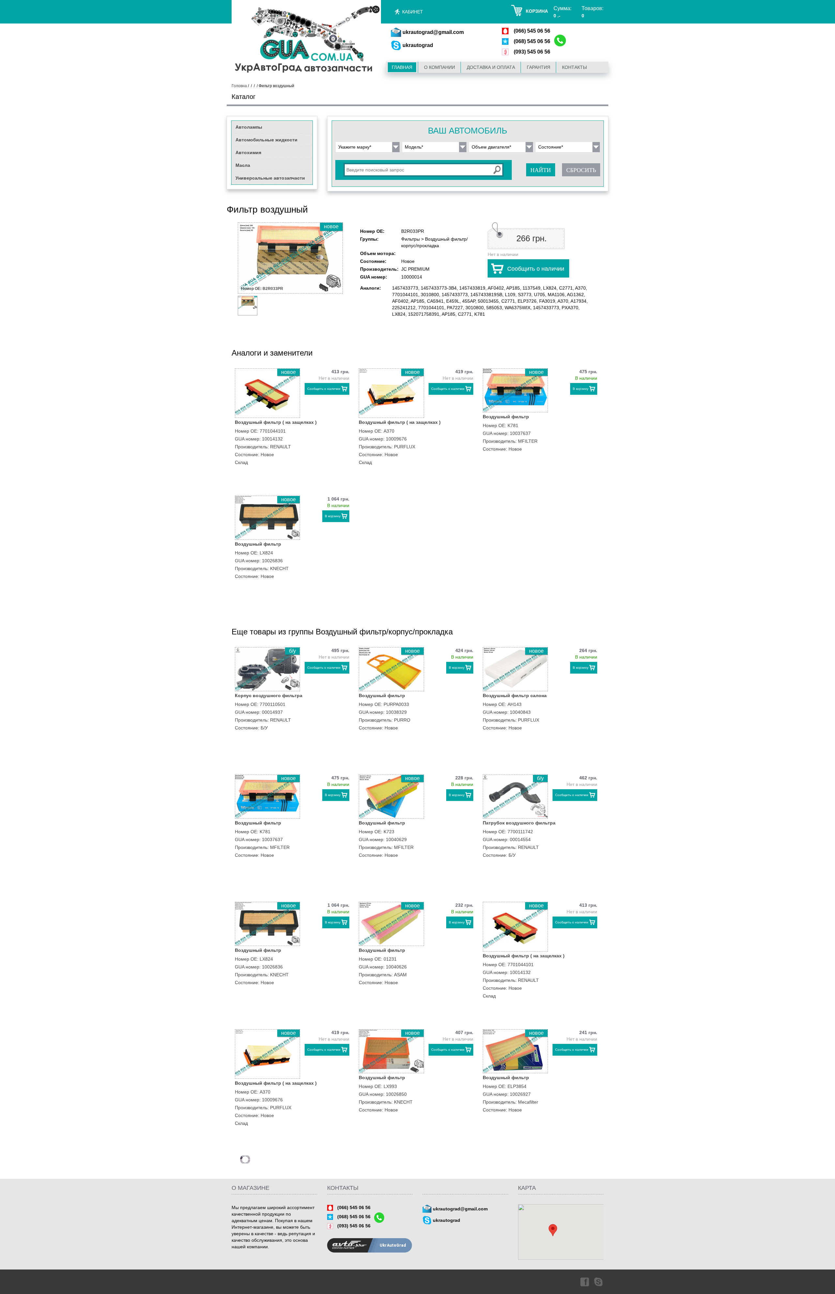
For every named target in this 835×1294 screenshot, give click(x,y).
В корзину (580, 389)
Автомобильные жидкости (266, 139)
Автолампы (248, 127)
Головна (239, 86)
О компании (439, 67)
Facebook (584, 1281)
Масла (242, 165)
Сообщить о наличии (535, 268)
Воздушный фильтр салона (515, 695)
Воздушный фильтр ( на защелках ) (276, 422)
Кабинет (412, 11)
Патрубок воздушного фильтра (519, 822)
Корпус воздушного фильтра (268, 695)
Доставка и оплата (491, 67)
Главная (402, 67)
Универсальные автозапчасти (270, 178)
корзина (537, 11)
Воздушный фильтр (506, 416)
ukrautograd (417, 45)
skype (599, 1281)
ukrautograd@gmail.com (433, 32)
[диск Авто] (306, 40)
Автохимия (248, 152)
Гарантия (538, 67)
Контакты (574, 67)
